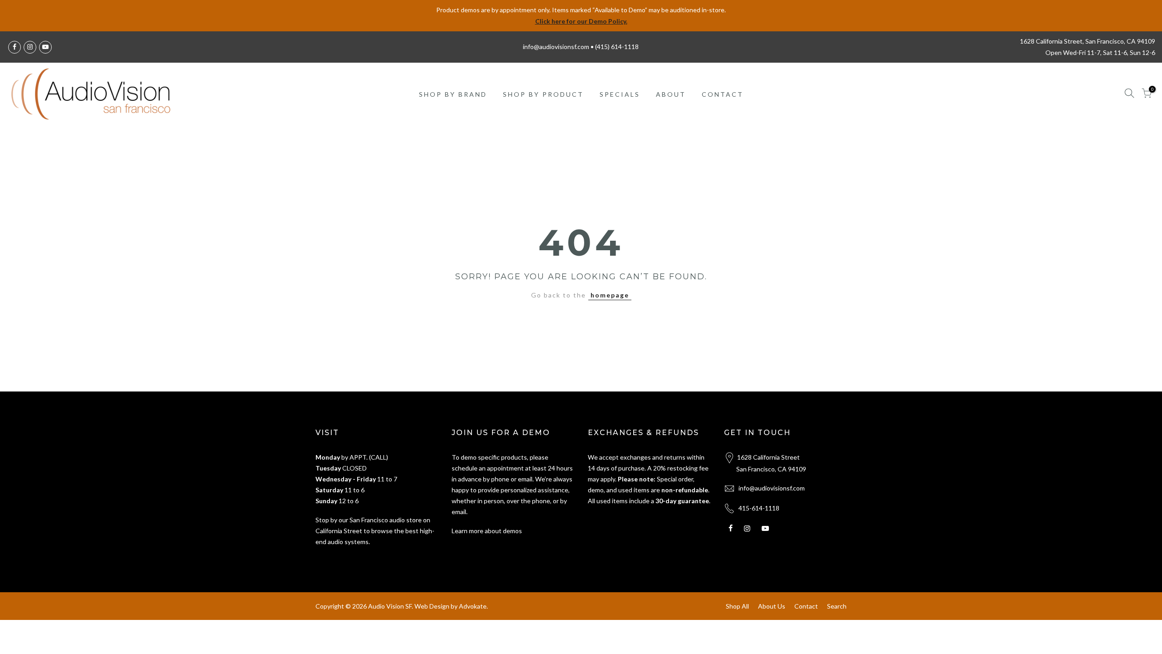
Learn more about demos (487, 531)
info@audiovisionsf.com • (559, 46)
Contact (806, 606)
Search (837, 606)
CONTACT (722, 94)
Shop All (737, 606)
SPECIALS (620, 94)
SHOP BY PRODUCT (543, 94)
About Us (771, 606)
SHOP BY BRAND (453, 94)
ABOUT (671, 94)
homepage (610, 295)
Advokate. (473, 606)
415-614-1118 (759, 508)
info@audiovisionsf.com (772, 488)
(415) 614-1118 (617, 46)
